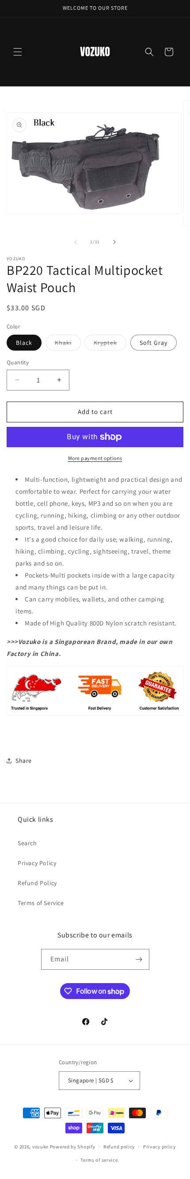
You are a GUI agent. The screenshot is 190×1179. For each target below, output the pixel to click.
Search (27, 843)
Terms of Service (41, 903)
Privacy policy (159, 1147)
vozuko (40, 1146)
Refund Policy (37, 883)
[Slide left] (75, 242)
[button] (17, 52)
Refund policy (119, 1147)
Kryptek (110, 344)
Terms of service (99, 1160)
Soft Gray (153, 343)
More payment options (95, 458)
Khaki (68, 344)
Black (24, 343)
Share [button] (23, 761)
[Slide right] (114, 242)
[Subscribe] (139, 959)
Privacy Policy (37, 863)
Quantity (18, 362)
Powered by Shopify (72, 1146)
